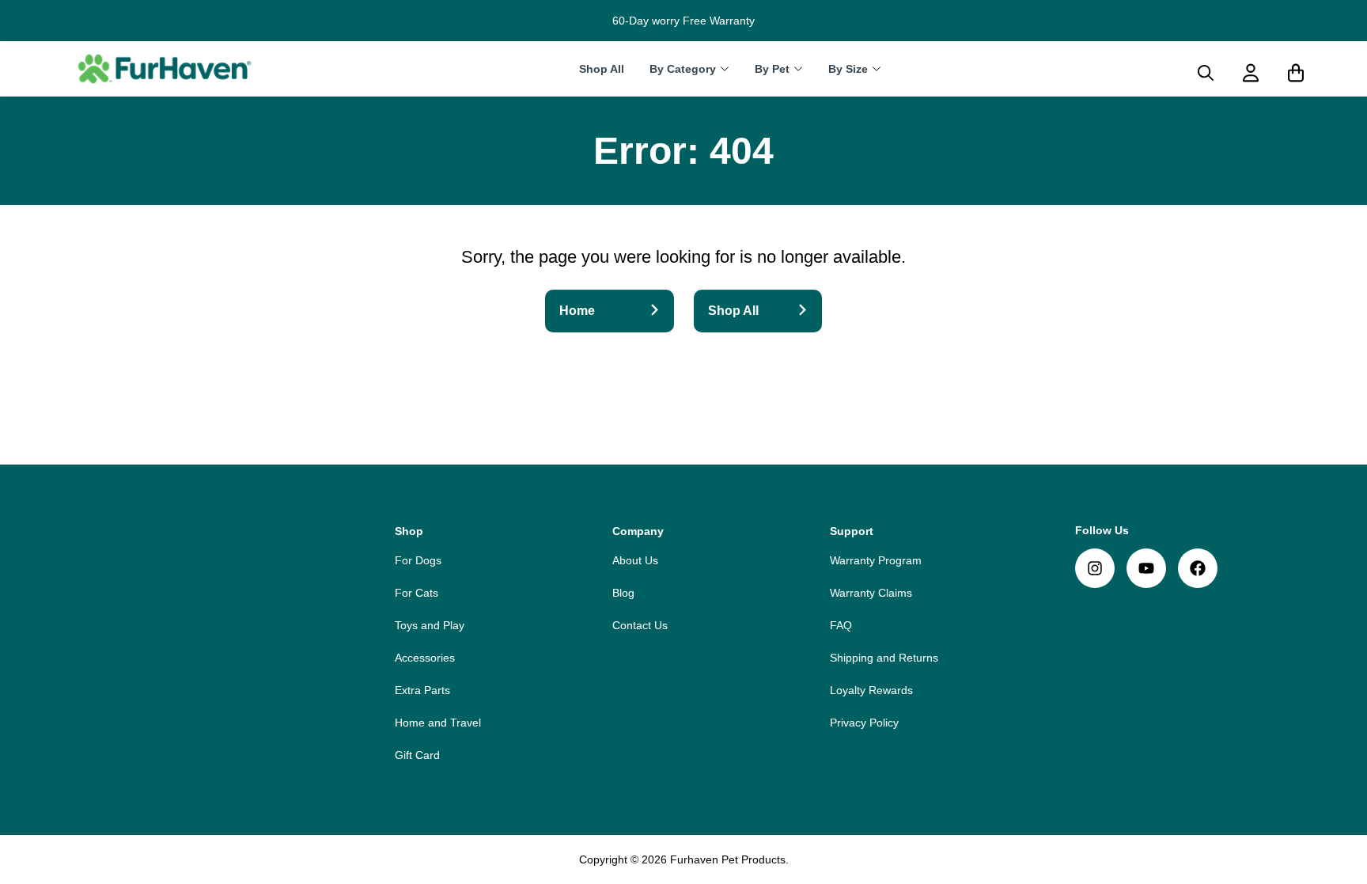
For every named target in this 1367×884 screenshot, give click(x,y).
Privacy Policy (864, 722)
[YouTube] (1146, 568)
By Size (848, 69)
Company (638, 531)
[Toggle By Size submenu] (876, 69)
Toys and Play (429, 625)
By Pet (772, 69)
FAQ (841, 625)
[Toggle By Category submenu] (724, 69)
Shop (409, 531)
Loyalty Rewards (871, 690)
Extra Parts (422, 690)
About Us (635, 560)
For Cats (416, 592)
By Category (682, 69)
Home (577, 310)
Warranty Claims (871, 592)
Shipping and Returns (884, 657)
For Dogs (418, 560)
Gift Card (417, 755)
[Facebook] (1197, 568)
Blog (623, 592)
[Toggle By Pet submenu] (798, 69)
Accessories (425, 657)
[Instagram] (1095, 568)
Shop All (601, 69)
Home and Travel (438, 722)
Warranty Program (876, 560)
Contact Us (640, 625)
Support (851, 531)
